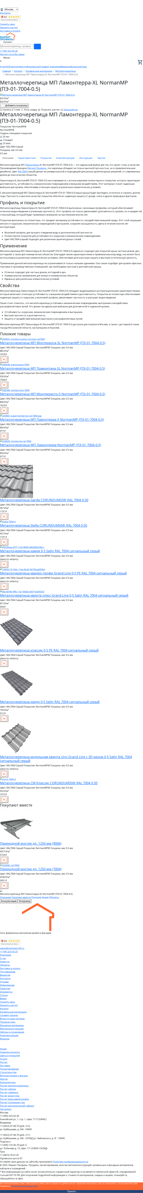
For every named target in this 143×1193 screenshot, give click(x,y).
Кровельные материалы (13, 1012)
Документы (33, 66)
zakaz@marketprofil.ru (12, 948)
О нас (3, 958)
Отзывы (43, 66)
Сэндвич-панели (9, 1015)
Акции (45, 897)
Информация (7, 985)
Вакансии (66, 66)
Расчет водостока (9, 1095)
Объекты (12, 66)
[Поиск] (37, 46)
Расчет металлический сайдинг (17, 1105)
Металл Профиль (36, 168)
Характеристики (27, 158)
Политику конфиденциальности (70, 1161)
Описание (7, 158)
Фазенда (4, 1038)
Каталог (4, 1008)
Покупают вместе (21, 897)
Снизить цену (7, 24)
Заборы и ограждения (12, 1032)
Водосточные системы (12, 1018)
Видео (3, 998)
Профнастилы (7, 1022)
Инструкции (85, 158)
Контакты (5, 13)
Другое (4, 1079)
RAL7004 (22, 171)
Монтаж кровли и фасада (14, 1075)
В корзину (24, 901)
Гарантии (5, 988)
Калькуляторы (79, 66)
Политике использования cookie (24, 1186)
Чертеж (101, 158)
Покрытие (46, 158)
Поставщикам (7, 971)
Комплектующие (65, 158)
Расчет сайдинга (9, 1092)
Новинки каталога (10, 1052)
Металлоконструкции (12, 1028)
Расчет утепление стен (12, 1102)
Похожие (36, 897)
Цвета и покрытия (10, 1055)
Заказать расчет (9, 27)
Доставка (5, 1065)
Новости (22, 66)
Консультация (8, 901)
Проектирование (9, 1069)
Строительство (8, 1072)
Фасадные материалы (12, 1025)
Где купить (6, 1109)
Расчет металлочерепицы (14, 1085)
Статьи (4, 995)
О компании (54, 66)
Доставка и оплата (10, 30)
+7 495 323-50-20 (9, 51)
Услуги (3, 66)
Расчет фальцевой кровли (14, 1099)
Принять (71, 1191)
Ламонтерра (32, 164)
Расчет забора (8, 1089)
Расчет (4, 1062)
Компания (5, 955)
